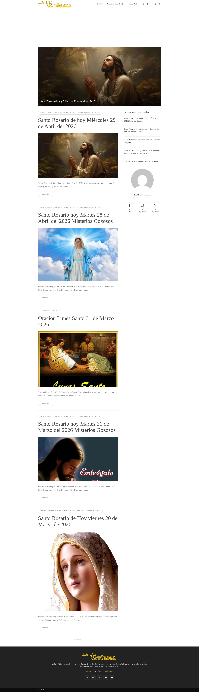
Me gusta (129, 204)
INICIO (100, 4)
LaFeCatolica (142, 194)
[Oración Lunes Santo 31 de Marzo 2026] (78, 359)
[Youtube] (159, 4)
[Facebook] (143, 4)
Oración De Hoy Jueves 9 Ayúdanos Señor (141, 161)
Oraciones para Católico (115, 4)
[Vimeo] (155, 4)
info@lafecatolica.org (105, 671)
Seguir (142, 204)
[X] (151, 4)
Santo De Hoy (134, 4)
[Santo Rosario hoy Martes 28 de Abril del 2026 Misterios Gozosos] (78, 254)
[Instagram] (147, 4)
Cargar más (77, 639)
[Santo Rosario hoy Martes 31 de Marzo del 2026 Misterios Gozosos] (78, 459)
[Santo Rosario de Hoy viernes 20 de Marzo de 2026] (78, 571)
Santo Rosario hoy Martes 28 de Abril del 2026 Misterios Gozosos (75, 218)
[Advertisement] (99, 25)
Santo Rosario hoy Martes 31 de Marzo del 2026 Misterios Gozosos (77, 427)
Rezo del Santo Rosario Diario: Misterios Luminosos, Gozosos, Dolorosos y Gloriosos (70, 113)
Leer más (45, 194)
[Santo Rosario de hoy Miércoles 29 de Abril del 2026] (99, 76)
